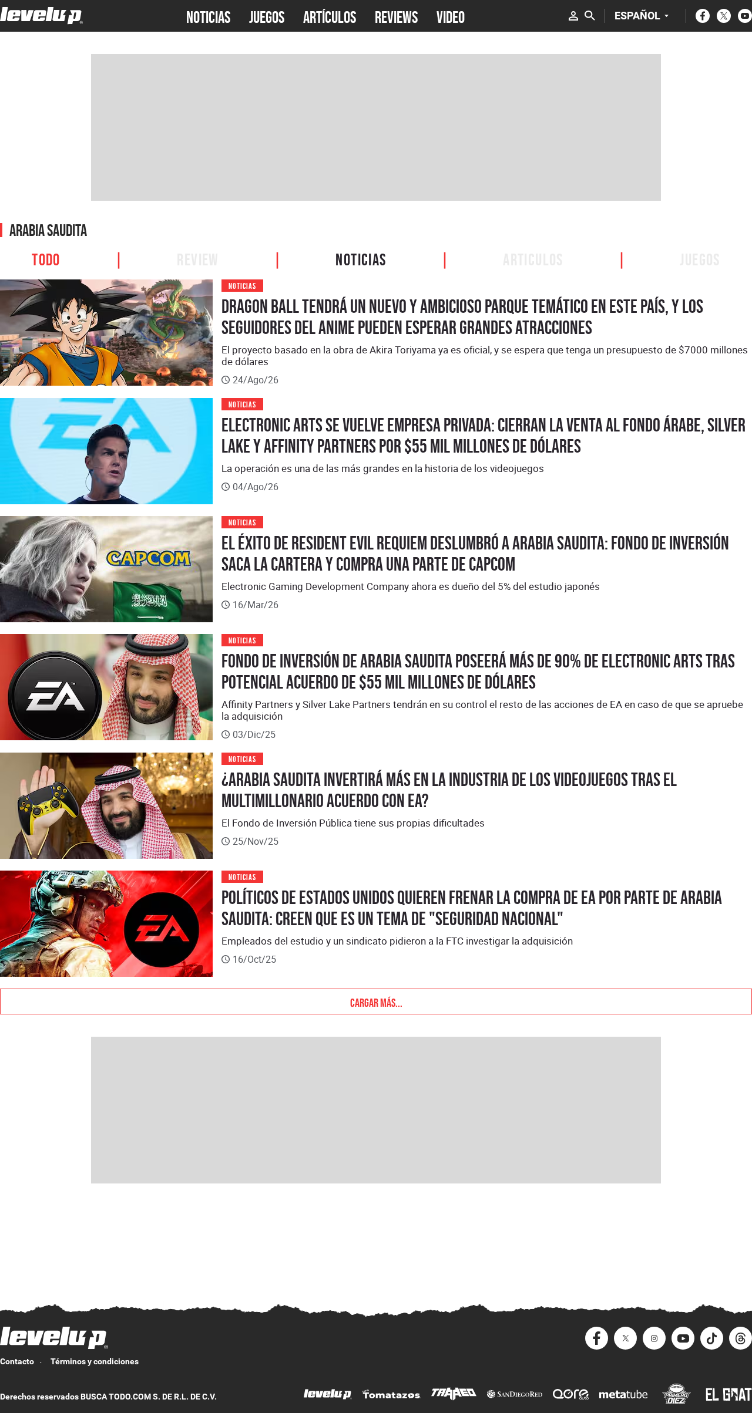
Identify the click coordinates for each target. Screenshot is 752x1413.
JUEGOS (266, 16)
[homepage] (41, 15)
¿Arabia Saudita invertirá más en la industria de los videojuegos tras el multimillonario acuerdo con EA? (449, 790)
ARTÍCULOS (329, 16)
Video (451, 16)
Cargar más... (376, 1001)
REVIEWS (396, 16)
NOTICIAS (208, 16)
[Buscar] (590, 16)
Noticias (360, 258)
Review (198, 258)
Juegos (700, 258)
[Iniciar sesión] (573, 16)
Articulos (533, 258)
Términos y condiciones (95, 1361)
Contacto (17, 1361)
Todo (46, 258)
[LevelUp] (328, 1395)
